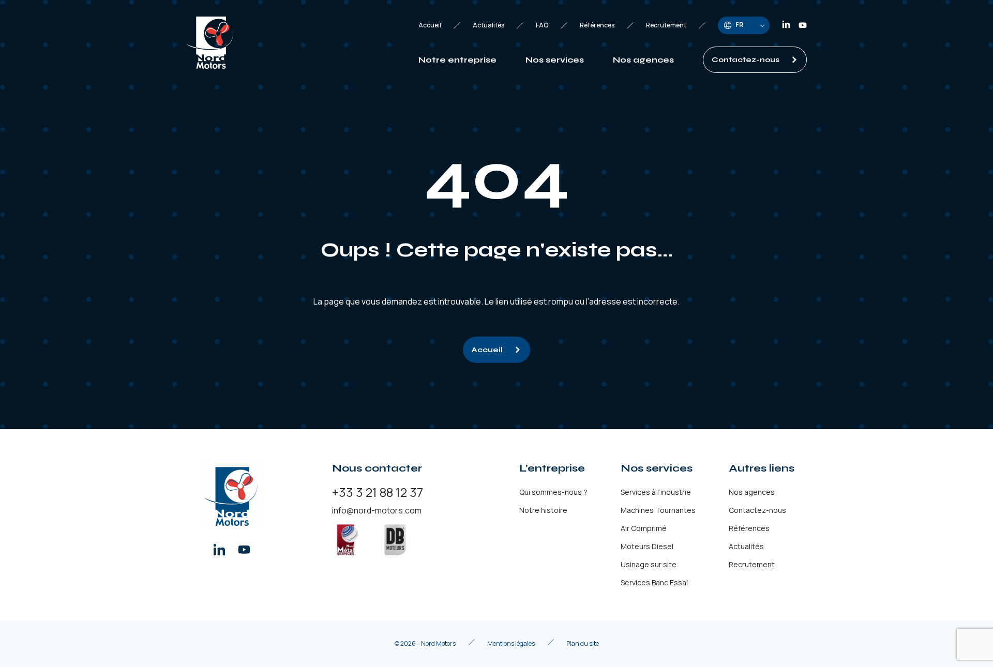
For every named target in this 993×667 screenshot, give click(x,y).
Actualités (488, 25)
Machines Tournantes (658, 510)
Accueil (429, 25)
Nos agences (643, 60)
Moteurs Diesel (647, 546)
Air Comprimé (644, 528)
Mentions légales (511, 643)
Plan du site (582, 643)
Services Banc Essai (654, 582)
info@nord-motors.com (377, 510)
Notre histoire (543, 510)
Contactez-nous (745, 59)
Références (597, 25)
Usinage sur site (648, 564)
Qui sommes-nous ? (553, 492)
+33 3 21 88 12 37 (377, 492)
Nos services (554, 60)
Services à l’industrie (656, 492)
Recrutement (666, 25)
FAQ (542, 25)
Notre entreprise (457, 60)
